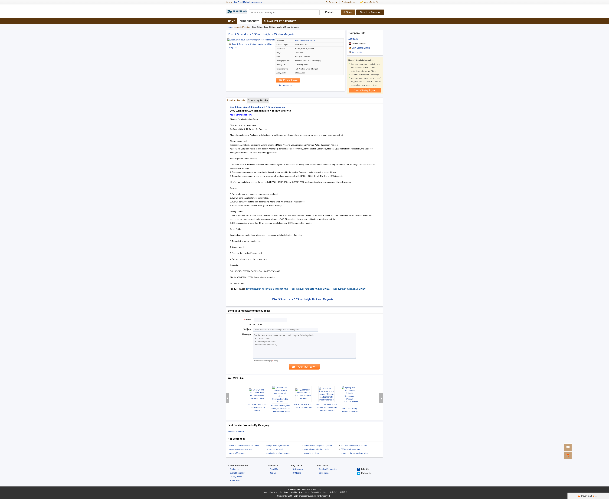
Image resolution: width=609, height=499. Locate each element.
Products (273, 492)
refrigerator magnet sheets (277, 445)
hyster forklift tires (311, 453)
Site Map (294, 492)
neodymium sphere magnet (278, 453)
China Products (249, 21)
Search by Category (370, 12)
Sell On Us (322, 465)
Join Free (238, 2)
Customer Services (238, 465)
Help (325, 492)
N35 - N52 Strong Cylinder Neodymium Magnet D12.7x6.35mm (350, 411)
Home (231, 21)
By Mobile (296, 473)
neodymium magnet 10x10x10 (349, 289)
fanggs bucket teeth (274, 449)
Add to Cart (287, 85)
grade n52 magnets (237, 453)
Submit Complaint (237, 473)
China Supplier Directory (280, 21)
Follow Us (366, 473)
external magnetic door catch (316, 449)
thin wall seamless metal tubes (354, 445)
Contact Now (290, 80)
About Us (273, 465)
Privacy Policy (236, 477)
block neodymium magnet (305, 40)
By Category (297, 469)
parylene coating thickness (240, 449)
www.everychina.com (311, 489)
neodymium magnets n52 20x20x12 (310, 289)
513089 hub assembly (350, 449)
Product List (357, 52)
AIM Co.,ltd (353, 39)
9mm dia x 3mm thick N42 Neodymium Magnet (257, 407)
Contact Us (234, 469)
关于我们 (333, 492)
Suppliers (284, 492)
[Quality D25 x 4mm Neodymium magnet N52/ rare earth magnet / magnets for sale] (326, 394)
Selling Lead (324, 473)
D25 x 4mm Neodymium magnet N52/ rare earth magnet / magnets (326, 407)
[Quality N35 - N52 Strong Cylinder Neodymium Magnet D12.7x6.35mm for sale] (350, 396)
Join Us (273, 473)
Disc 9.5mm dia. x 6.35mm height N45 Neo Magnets (261, 34)
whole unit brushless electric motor (244, 445)
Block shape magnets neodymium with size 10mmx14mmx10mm (280, 409)
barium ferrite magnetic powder (354, 453)
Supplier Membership (328, 469)
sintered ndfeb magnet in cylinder (318, 445)
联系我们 (343, 492)
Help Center (235, 480)
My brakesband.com (252, 2)
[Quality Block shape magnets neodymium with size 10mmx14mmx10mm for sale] (280, 394)
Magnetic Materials (242, 27)
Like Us (365, 469)
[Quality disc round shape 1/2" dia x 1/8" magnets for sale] (303, 394)
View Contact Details (361, 48)
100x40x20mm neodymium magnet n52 (267, 289)
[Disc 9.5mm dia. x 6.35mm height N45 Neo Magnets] (251, 40)
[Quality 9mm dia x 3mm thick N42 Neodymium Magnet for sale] (257, 394)
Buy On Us (296, 465)
